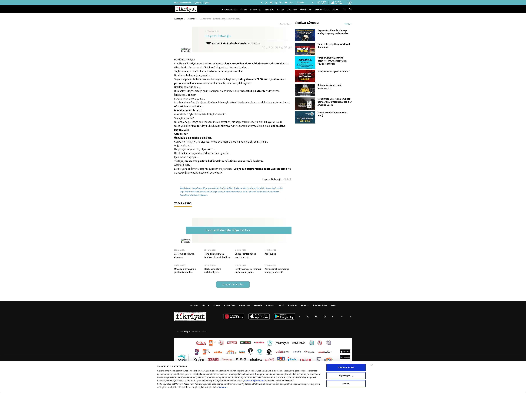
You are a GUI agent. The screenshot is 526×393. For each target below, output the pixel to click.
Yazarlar (191, 18)
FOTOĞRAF (270, 305)
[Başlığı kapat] (372, 365)
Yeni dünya (270, 254)
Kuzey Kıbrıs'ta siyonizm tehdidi (333, 71)
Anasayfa (178, 18)
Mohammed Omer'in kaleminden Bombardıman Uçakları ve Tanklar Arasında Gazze (334, 102)
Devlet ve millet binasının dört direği (333, 114)
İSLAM (244, 9)
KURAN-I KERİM (244, 305)
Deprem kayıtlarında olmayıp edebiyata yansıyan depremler (333, 32)
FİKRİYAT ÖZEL (322, 9)
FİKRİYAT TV (305, 9)
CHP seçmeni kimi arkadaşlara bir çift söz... (220, 18)
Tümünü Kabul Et (346, 367)
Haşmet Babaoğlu (218, 36)
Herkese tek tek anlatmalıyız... (212, 270)
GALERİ (280, 9)
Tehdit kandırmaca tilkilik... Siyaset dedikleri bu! (217, 255)
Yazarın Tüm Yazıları (233, 284)
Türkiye (189, 141)
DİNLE (335, 9)
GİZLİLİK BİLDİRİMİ (320, 305)
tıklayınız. (223, 387)
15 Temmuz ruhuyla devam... (184, 255)
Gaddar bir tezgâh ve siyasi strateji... (245, 255)
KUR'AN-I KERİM (229, 9)
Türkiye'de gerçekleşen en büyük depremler (334, 46)
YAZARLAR (255, 9)
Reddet (346, 383)
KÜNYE (333, 305)
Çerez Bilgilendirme (254, 380)
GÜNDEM (205, 305)
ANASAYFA (194, 305)
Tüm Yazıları (284, 24)
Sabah (287, 179)
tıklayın (203, 195)
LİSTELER (292, 9)
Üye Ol (206, 3)
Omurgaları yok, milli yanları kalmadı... (185, 270)
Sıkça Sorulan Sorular (182, 3)
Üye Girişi (197, 3)
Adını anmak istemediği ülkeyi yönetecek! (277, 270)
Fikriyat (187, 331)
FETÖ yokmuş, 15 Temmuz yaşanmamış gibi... (248, 270)
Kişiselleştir (344, 375)
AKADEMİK (268, 9)
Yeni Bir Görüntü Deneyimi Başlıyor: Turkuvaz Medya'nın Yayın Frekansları (332, 60)
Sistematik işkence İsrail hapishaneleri (329, 87)
